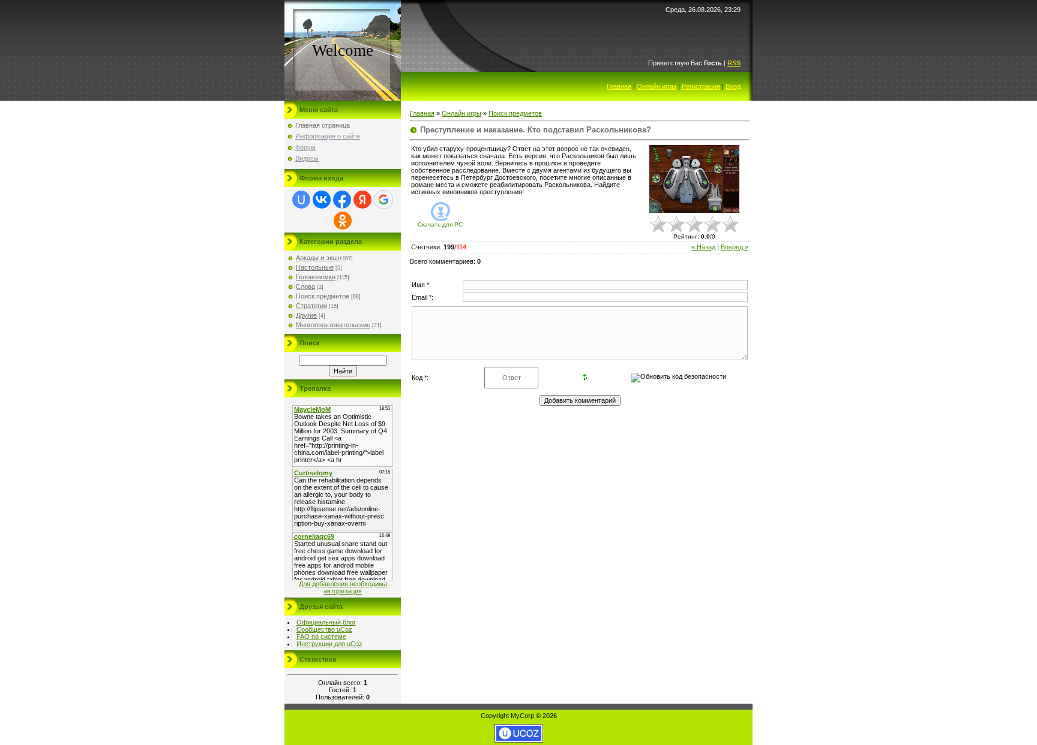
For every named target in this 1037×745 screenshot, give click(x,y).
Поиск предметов (322, 296)
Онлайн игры (656, 86)
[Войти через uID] (301, 200)
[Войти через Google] (383, 199)
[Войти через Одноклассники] (343, 221)
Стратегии (311, 305)
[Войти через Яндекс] (362, 200)
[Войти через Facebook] (342, 200)
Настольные (315, 267)
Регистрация (701, 86)
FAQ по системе (321, 636)
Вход (733, 86)
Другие (306, 315)
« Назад (703, 247)
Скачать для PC (440, 224)
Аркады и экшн (318, 257)
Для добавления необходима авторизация (343, 587)
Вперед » (734, 247)
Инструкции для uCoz (329, 643)
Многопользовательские (333, 324)
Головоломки (315, 276)
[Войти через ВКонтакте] (322, 200)
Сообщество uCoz (324, 629)
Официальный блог (326, 622)
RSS (734, 63)
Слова (305, 286)
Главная (619, 86)
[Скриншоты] (694, 179)
